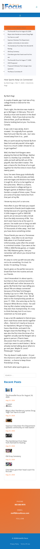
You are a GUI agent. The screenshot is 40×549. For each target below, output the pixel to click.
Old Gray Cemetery (13, 51)
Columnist (29, 83)
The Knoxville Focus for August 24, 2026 (19, 31)
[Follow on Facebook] (18, 522)
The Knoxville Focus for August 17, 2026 (19, 60)
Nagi (5, 85)
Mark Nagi (10, 83)
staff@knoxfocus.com (20, 513)
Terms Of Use (25, 544)
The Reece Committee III (15, 72)
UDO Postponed (12, 63)
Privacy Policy (14, 544)
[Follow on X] (22, 522)
